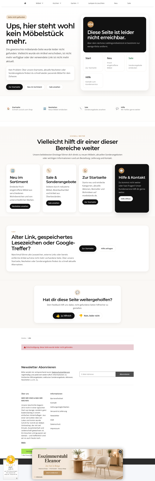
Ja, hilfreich (63, 316)
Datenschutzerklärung (61, 372)
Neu (116, 3)
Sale (129, 3)
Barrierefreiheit (56, 398)
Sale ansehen (54, 87)
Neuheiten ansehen (20, 206)
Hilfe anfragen (107, 248)
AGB (52, 420)
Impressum (55, 428)
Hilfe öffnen (126, 199)
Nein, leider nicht (89, 316)
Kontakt (53, 403)
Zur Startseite (14, 87)
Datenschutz (55, 424)
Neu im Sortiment (34, 87)
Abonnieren (124, 374)
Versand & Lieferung (58, 411)
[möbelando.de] (25, 3)
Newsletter (54, 415)
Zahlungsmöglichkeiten (59, 407)
